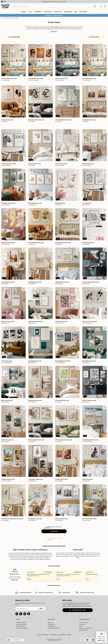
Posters (8, 18)
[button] (101, 637)
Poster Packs (15, 18)
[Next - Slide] (100, 576)
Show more (54, 531)
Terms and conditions (43, 634)
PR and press (51, 624)
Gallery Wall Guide (21, 622)
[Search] (94, 6)
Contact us (82, 624)
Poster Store (57, 639)
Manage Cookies (83, 630)
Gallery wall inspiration (22, 628)
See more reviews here (54, 585)
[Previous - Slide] (24, 576)
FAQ (80, 626)
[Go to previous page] (46, 538)
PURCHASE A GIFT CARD (79, 610)
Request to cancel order (85, 628)
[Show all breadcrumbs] (3, 18)
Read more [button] (54, 31)
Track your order (83, 622)
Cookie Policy (53, 634)
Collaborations (51, 626)
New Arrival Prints (20, 626)
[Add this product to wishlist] (24, 46)
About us (50, 622)
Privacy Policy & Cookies (64, 634)
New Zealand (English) (15, 640)
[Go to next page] (61, 538)
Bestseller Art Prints (21, 624)
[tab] (101, 6)
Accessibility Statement (54, 628)
